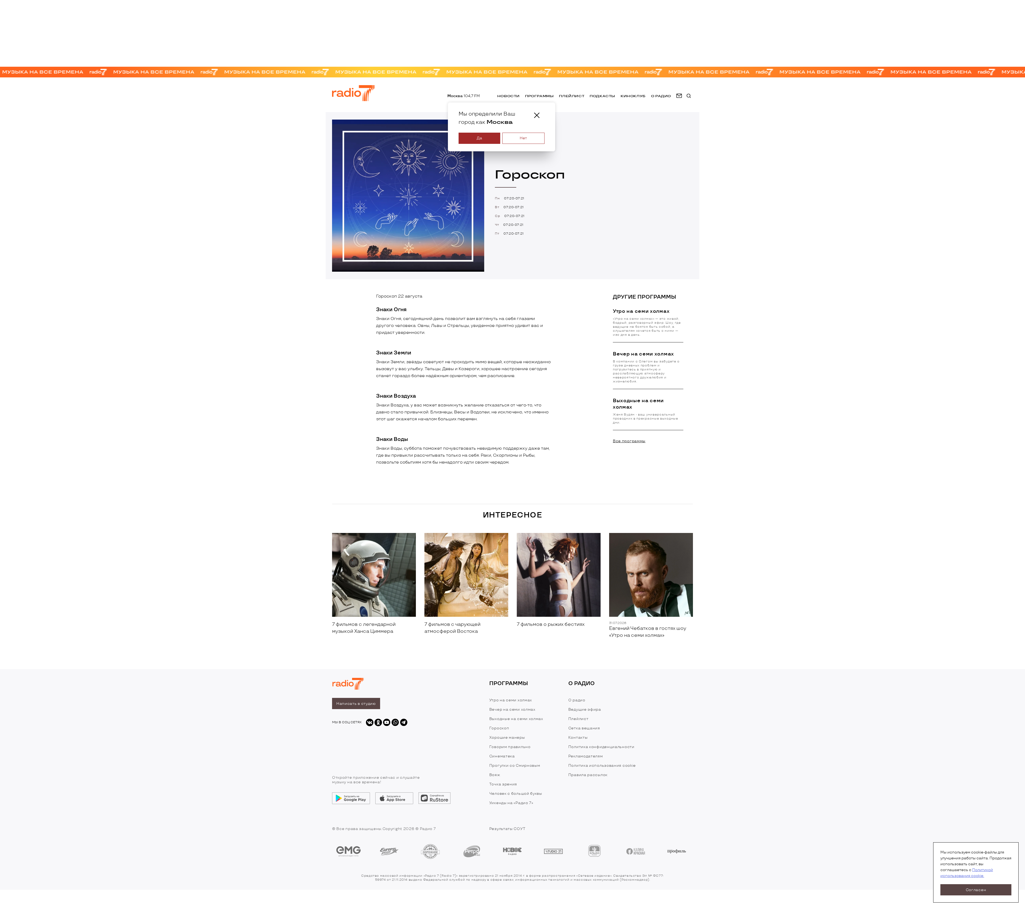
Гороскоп (499, 728)
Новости (508, 96)
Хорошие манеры (507, 737)
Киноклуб (633, 96)
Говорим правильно (510, 747)
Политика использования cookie (602, 765)
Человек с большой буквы (515, 793)
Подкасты (602, 96)
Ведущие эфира (584, 709)
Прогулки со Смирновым (514, 765)
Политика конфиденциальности (601, 747)
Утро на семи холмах (510, 700)
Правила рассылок (588, 775)
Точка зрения (503, 784)
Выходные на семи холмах (516, 719)
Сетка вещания (584, 728)
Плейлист (571, 96)
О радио (576, 700)
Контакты (578, 737)
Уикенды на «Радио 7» (511, 803)
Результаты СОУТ (507, 829)
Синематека (502, 756)
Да (479, 138)
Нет (523, 138)
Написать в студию (356, 703)
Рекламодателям (585, 756)
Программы (539, 96)
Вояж (494, 775)
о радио (661, 96)
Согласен (976, 890)
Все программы (629, 441)
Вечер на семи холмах (512, 709)
